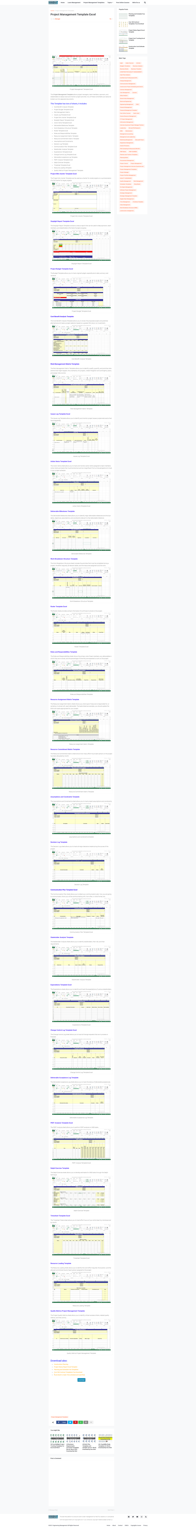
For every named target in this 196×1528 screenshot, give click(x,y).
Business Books (124, 69)
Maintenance (129, 131)
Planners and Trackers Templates (128, 154)
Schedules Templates (125, 184)
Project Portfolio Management (128, 175)
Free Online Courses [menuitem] (122, 2)
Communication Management (127, 83)
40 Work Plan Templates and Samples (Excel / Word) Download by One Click (89, 1446)
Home (52, 10)
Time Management (125, 202)
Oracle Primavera (124, 145)
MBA (121, 131)
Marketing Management (126, 140)
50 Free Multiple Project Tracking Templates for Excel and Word (57, 1445)
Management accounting (126, 134)
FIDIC (137, 104)
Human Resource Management (128, 116)
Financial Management (126, 107)
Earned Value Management (127, 98)
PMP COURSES (133, 151)
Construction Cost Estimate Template (136, 47)
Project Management (136, 163)
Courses (135, 92)
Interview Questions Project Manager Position (132, 125)
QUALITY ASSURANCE (125, 178)
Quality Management (125, 181)
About (114, 1525)
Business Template (136, 69)
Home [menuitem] (63, 2)
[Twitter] (70, 1422)
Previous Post (53, 1510)
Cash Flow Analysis (125, 75)
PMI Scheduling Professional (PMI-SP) (130, 148)
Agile (121, 63)
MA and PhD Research (134, 128)
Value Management (125, 204)
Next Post (110, 1510)
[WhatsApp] (80, 1422)
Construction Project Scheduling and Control (131, 86)
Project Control (124, 163)
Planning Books (124, 157)
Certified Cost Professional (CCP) (128, 78)
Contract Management (126, 89)
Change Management (125, 80)
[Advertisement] (81, 38)
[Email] (86, 1422)
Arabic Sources (129, 63)
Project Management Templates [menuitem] (94, 2)
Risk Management (138, 181)
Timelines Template (138, 202)
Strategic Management (126, 193)
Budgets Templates (125, 66)
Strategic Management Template (128, 196)
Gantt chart (136, 113)
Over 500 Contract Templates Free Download (136, 23)
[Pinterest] (75, 1422)
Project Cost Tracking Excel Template (137, 39)
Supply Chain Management (127, 199)
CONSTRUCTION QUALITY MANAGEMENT (131, 72)
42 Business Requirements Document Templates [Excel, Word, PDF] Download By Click (72, 1447)
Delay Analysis (124, 95)
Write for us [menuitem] (136, 2)
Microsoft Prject (139, 140)
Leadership (123, 128)
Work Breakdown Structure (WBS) (128, 207)
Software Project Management (128, 190)
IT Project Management (126, 119)
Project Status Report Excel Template (137, 31)
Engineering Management (126, 104)
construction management (127, 210)
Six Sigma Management (126, 187)
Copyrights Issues (136, 1525)
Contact (120, 1525)
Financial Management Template (128, 110)
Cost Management (125, 92)
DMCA (126, 1525)
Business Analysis (137, 66)
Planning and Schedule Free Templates (137, 14)
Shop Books (137, 184)
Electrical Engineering (125, 101)
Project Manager (124, 172)
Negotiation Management (126, 142)
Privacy (145, 1525)
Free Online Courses (125, 113)
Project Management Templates (64, 10)
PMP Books (123, 151)
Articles (138, 63)
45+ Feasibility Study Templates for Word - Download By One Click (105, 1445)
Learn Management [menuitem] (74, 2)
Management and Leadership (127, 137)
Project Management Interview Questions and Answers (131, 167)
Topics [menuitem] (109, 2)
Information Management (126, 122)
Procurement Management (127, 160)
